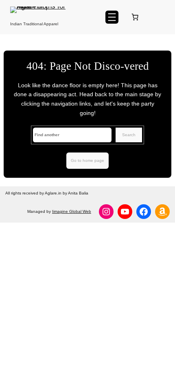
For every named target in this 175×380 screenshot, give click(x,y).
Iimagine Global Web (71, 211)
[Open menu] (111, 17)
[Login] (161, 16)
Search (129, 135)
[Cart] (136, 17)
